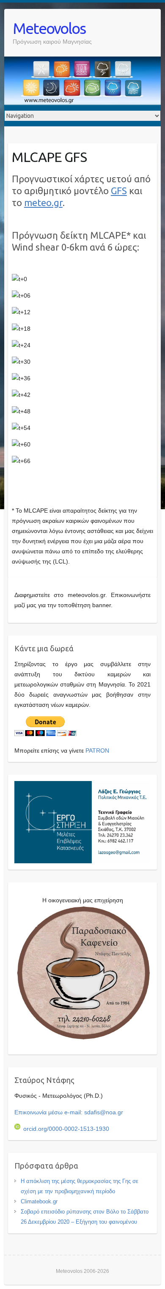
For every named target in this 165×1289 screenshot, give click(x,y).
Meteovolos (49, 28)
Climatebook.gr (39, 1201)
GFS (119, 190)
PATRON (97, 750)
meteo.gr (43, 202)
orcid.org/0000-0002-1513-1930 (66, 1128)
